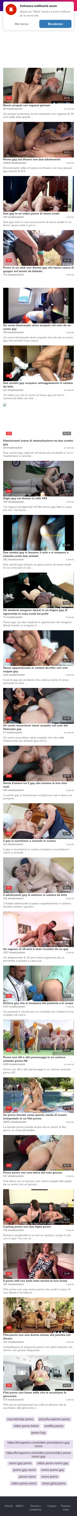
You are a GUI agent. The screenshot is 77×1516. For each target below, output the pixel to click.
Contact (51, 1506)
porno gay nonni (24, 1470)
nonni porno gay (52, 1470)
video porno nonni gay (52, 1463)
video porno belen (26, 1426)
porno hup (38, 1432)
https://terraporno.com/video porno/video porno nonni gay (38, 1454)
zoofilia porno (53, 1426)
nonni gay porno (20, 1463)
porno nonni (27, 1476)
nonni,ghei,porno (54, 1483)
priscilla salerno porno (54, 1419)
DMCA (19, 1506)
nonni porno (49, 1476)
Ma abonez (55, 24)
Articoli (9, 1506)
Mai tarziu (21, 24)
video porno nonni (24, 1483)
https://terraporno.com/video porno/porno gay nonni (38, 1444)
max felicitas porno (20, 1419)
